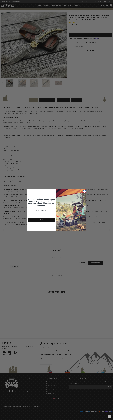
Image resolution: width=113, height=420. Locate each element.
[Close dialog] (84, 191)
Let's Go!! (41, 219)
